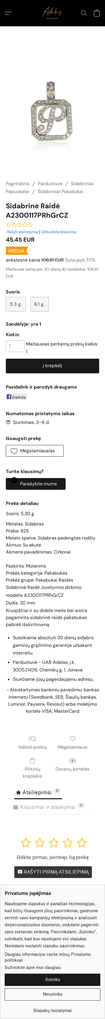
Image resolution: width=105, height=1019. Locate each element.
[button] (52, 13)
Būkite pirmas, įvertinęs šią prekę (53, 857)
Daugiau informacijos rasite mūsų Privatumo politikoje (48, 957)
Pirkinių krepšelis (32, 772)
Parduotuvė (50, 184)
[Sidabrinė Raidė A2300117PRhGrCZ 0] (52, 110)
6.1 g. (39, 304)
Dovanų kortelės (72, 769)
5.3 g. (16, 304)
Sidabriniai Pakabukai (60, 191)
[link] (52, 1008)
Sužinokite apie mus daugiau (33, 967)
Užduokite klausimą (58, 232)
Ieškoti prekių (32, 747)
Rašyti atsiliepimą (22, 232)
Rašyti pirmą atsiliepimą (55, 872)
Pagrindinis (17, 184)
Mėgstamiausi (73, 747)
